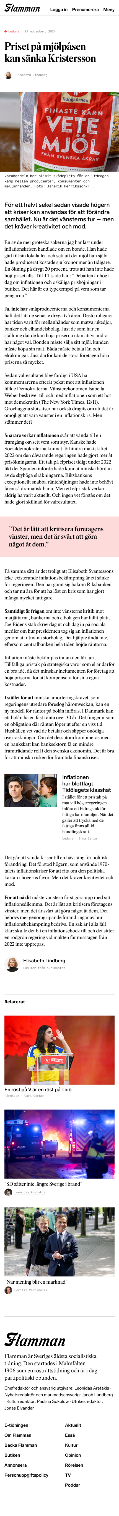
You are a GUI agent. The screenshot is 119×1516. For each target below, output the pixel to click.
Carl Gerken (34, 1096)
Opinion (73, 1455)
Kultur (71, 1445)
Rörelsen (11, 1096)
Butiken (12, 1455)
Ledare (14, 32)
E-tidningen (16, 1425)
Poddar (72, 1485)
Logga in (59, 9)
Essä (70, 1435)
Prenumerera (85, 9)
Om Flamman (17, 1435)
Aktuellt (73, 1425)
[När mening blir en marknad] (59, 1241)
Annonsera (15, 1465)
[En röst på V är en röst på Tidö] (59, 1050)
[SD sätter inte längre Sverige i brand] (59, 1144)
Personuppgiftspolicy (26, 1475)
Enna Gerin (88, 839)
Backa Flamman (20, 1445)
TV (68, 1475)
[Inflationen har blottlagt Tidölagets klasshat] (30, 807)
